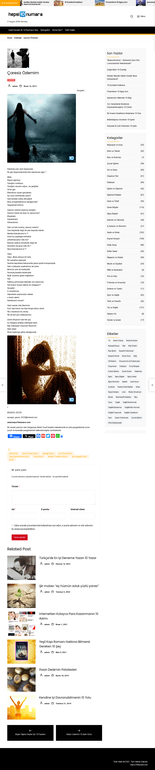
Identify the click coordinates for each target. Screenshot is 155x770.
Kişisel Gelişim (113, 239)
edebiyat (123, 366)
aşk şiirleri (13, 453)
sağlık (117, 402)
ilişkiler (124, 382)
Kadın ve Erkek (113, 232)
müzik (110, 397)
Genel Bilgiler (112, 207)
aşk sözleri (132, 346)
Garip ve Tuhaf (113, 201)
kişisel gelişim (113, 392)
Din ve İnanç (112, 170)
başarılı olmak (113, 356)
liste (124, 392)
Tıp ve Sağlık (112, 307)
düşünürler (112, 366)
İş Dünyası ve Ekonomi (116, 226)
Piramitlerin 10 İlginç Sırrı (92, 2)
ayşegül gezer (48, 453)
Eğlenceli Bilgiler (114, 195)
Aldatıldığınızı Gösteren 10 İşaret (121, 119)
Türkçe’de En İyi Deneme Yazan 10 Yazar (67, 558)
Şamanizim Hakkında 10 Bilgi (134, 2)
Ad (14, 509)
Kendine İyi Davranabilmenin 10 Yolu (65, 698)
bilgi (135, 356)
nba (135, 397)
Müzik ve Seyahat (114, 264)
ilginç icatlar (132, 377)
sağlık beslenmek (129, 402)
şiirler (11, 460)
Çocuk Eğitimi (113, 164)
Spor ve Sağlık (113, 295)
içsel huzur (134, 382)
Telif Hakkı (70, 30)
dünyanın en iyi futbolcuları (129, 361)
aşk (123, 346)
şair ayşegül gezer (79, 456)
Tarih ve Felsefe (114, 301)
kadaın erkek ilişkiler (125, 387)
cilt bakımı (112, 361)
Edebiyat (11, 80)
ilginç (110, 377)
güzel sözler (127, 371)
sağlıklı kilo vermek (132, 407)
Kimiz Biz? (57, 30)
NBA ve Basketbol (114, 270)
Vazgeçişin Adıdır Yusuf (37, 427)
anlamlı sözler (131, 341)
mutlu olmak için (135, 392)
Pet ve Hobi (112, 276)
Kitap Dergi (111, 245)
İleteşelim (45, 30)
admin (15, 86)
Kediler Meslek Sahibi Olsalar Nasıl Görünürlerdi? (122, 77)
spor (110, 418)
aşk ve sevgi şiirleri (30, 453)
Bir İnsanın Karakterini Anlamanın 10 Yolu (124, 113)
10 (109, 341)
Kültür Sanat (112, 251)
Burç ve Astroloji (114, 157)
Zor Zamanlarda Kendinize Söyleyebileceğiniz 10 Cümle (119, 105)
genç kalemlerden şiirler (19, 456)
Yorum (16, 486)
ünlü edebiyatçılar (115, 423)
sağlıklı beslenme (115, 407)
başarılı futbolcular (126, 351)
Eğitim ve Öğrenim (115, 188)
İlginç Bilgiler (112, 213)
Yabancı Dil (111, 314)
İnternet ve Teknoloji (115, 220)
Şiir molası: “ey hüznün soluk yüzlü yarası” (69, 586)
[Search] (132, 16)
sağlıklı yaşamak (114, 413)
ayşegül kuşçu (113, 346)
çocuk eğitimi (136, 418)
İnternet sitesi (78, 509)
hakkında (138, 371)
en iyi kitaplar (134, 366)
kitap (138, 387)
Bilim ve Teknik (113, 151)
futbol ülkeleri (113, 371)
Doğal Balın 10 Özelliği (116, 70)
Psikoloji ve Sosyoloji (116, 282)
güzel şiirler (39, 456)
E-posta (45, 509)
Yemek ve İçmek (114, 320)
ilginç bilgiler (119, 377)
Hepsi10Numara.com (139, 765)
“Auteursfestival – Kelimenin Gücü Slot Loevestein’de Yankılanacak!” (123, 62)
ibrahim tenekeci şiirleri (58, 456)
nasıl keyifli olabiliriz (123, 397)
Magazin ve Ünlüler (115, 257)
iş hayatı (111, 387)
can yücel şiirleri (65, 453)
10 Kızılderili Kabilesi (49, 2)
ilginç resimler (113, 382)
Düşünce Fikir (112, 176)
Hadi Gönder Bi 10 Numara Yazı (23, 30)
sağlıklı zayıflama (131, 413)
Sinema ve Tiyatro (114, 289)
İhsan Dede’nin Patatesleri (58, 670)
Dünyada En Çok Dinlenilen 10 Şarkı (122, 126)
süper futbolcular (121, 418)
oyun (110, 402)
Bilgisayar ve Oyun (115, 145)
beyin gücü (126, 356)
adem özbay (118, 341)
